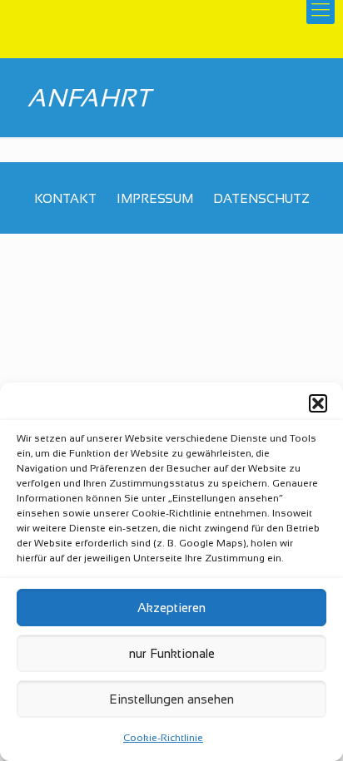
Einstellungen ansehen (171, 699)
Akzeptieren (171, 607)
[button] (318, 403)
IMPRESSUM (155, 198)
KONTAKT (65, 198)
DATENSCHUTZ (261, 198)
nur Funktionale (172, 653)
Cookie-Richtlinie (163, 738)
